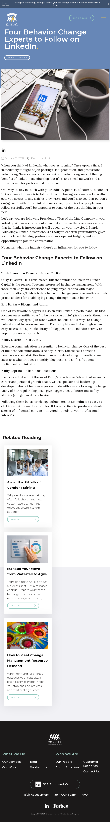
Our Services (11, 761)
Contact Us (91, 771)
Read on (15, 519)
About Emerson (67, 767)
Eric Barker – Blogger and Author (25, 304)
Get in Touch (80, 18)
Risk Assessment (36, 794)
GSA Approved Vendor (58, 784)
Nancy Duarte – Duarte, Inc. (21, 340)
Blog (33, 761)
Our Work (9, 767)
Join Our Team (65, 794)
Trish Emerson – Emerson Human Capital (31, 273)
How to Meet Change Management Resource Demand (27, 660)
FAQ (84, 794)
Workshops (38, 767)
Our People (63, 761)
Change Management (17, 58)
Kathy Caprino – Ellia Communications (28, 371)
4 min (41, 158)
